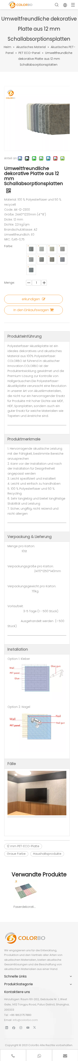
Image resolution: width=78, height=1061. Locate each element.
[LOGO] (25, 938)
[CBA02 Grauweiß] (52, 249)
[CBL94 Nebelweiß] (62, 249)
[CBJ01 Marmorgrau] (52, 259)
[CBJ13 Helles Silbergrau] (41, 259)
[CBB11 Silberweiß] (31, 259)
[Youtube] (28, 1027)
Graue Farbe (16, 854)
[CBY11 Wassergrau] (31, 270)
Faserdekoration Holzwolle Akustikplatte (25, 907)
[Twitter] (35, 1027)
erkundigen (31, 299)
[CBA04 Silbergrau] (31, 249)
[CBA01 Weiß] (41, 249)
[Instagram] (21, 1027)
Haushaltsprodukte (47, 854)
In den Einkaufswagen (31, 310)
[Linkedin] (6, 1027)
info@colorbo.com (25, 1020)
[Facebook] (13, 1027)
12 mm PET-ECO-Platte (23, 846)
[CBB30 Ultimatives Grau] (62, 259)
